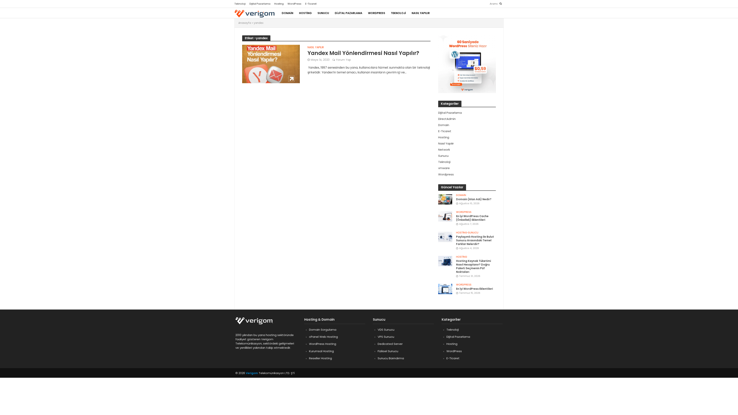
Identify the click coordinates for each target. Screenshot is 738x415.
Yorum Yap (343, 60)
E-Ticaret (311, 4)
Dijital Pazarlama (259, 4)
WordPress (294, 4)
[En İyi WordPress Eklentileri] (445, 289)
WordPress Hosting (322, 344)
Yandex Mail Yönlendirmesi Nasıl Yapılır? (363, 53)
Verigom (252, 373)
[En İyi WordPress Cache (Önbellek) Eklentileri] (445, 216)
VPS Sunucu (386, 337)
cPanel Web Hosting (323, 337)
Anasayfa (244, 23)
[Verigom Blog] (256, 323)
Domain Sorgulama (322, 330)
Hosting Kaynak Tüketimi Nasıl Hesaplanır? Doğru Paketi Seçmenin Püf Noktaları (473, 266)
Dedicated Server (390, 344)
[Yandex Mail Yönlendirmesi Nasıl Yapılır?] (271, 63)
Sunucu (323, 13)
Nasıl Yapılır (421, 13)
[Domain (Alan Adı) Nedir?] (445, 199)
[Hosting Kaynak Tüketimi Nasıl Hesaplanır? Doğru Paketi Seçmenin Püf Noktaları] (445, 261)
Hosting (279, 4)
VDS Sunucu (386, 330)
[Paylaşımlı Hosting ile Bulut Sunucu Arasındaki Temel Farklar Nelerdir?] (445, 237)
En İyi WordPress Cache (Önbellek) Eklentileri (472, 218)
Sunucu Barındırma (391, 358)
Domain (287, 13)
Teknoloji (240, 4)
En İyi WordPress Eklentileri (474, 289)
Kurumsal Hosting (321, 351)
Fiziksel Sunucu (388, 351)
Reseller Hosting (320, 358)
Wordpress (463, 212)
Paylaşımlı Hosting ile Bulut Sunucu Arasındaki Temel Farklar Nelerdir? (475, 240)
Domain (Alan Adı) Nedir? (473, 199)
